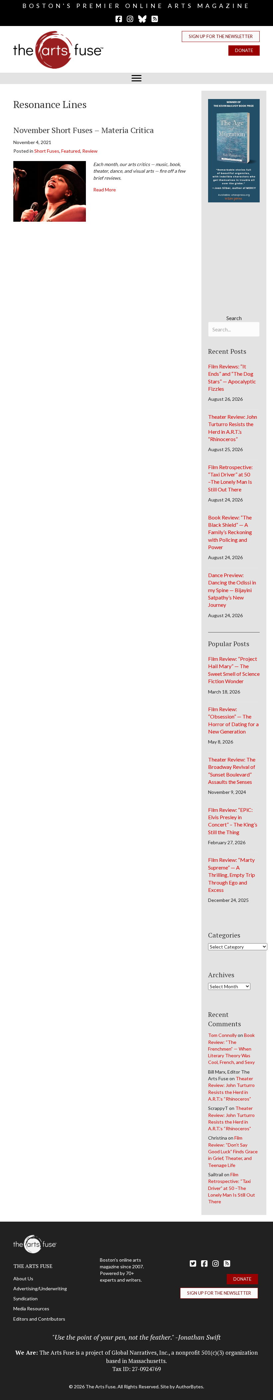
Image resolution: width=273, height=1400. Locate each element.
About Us (23, 1278)
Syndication (25, 1298)
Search (234, 318)
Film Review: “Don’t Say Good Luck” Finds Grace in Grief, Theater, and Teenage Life (233, 1151)
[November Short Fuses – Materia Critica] (49, 190)
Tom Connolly (222, 1035)
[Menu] (136, 78)
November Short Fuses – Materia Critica (83, 130)
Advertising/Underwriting (40, 1288)
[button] (221, 36)
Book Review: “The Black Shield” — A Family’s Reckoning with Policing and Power (230, 532)
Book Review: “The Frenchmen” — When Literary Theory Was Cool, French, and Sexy (231, 1048)
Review (90, 151)
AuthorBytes (189, 1386)
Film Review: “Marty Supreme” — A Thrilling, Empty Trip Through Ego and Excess (231, 875)
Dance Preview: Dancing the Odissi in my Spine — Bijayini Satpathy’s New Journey (232, 590)
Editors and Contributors (39, 1319)
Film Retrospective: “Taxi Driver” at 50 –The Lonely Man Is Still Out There (231, 1188)
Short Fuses (46, 151)
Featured (70, 151)
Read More (104, 189)
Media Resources (31, 1308)
